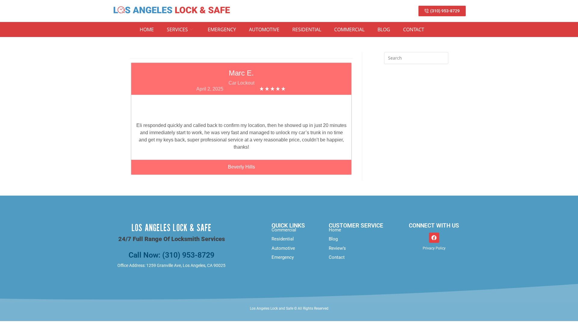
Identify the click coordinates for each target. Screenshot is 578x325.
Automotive (264, 29)
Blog (384, 29)
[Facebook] (434, 238)
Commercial (349, 29)
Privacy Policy (434, 248)
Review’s (337, 248)
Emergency (222, 29)
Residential (306, 29)
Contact (413, 29)
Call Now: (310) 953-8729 (171, 255)
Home (147, 29)
